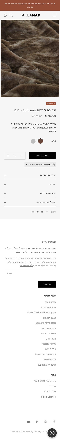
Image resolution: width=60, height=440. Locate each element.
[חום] (40, 141)
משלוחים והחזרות (48, 333)
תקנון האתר (50, 302)
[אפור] (33, 141)
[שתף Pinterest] (37, 212)
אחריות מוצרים (49, 328)
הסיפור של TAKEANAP (45, 381)
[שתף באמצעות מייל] (33, 212)
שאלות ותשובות (49, 343)
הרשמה (47, 284)
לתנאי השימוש (26, 265)
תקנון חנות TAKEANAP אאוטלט (41, 312)
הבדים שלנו (50, 349)
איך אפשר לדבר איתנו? (45, 354)
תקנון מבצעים (49, 317)
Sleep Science (48, 396)
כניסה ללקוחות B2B (47, 364)
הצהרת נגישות (49, 359)
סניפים (53, 386)
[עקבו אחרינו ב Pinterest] (36, 422)
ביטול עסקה (50, 338)
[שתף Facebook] (47, 212)
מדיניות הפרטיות (48, 307)
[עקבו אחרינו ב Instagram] (45, 422)
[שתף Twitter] (42, 212)
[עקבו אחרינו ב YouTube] (28, 422)
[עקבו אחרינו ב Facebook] (54, 422)
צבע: (53, 141)
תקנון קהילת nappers (46, 323)
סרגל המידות (50, 391)
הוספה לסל (42, 155)
